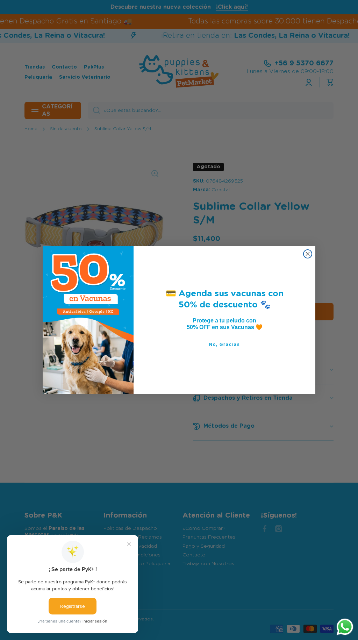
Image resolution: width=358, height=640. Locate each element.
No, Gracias (224, 344)
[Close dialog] (307, 254)
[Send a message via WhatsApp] (345, 627)
